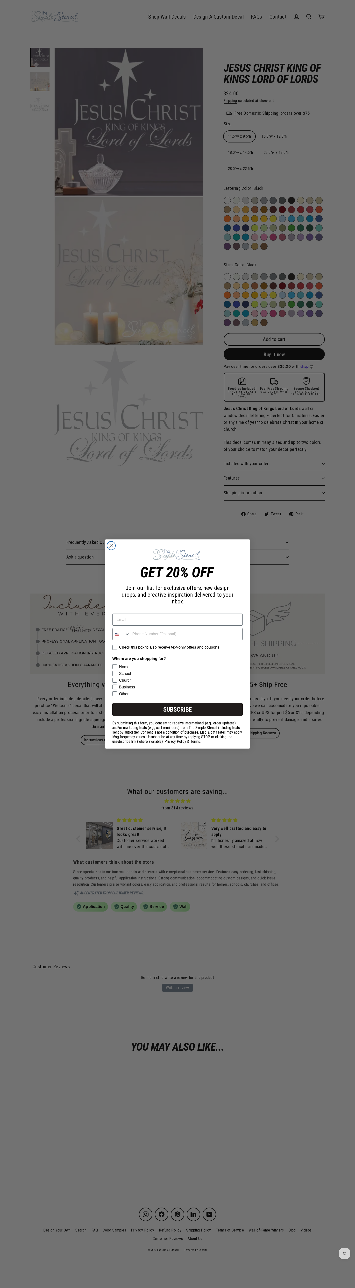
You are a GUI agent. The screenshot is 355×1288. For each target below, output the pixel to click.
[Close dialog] (111, 545)
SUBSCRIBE (177, 709)
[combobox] (121, 634)
